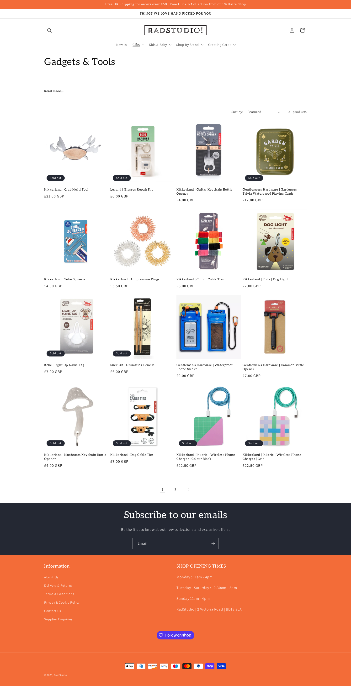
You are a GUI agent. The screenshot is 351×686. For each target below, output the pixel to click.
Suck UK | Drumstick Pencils (132, 365)
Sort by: (237, 112)
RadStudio (60, 675)
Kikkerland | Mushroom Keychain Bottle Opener (75, 457)
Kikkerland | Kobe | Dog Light (265, 279)
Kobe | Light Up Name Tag (64, 365)
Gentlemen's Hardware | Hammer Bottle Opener (273, 367)
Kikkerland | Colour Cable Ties (200, 279)
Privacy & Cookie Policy (62, 602)
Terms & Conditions (59, 594)
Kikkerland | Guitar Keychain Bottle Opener (204, 192)
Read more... (54, 91)
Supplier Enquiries (58, 619)
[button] (49, 30)
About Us (51, 577)
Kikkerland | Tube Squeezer (65, 279)
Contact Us (52, 611)
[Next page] (188, 489)
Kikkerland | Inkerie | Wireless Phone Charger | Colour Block (205, 457)
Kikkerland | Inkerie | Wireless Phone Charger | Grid (272, 457)
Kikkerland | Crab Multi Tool (66, 189)
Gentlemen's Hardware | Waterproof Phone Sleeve (204, 367)
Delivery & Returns (58, 586)
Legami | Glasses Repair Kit (131, 189)
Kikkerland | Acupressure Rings (135, 279)
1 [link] (163, 489)
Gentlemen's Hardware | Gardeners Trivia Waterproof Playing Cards (270, 192)
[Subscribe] (213, 543)
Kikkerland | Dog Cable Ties (132, 455)
